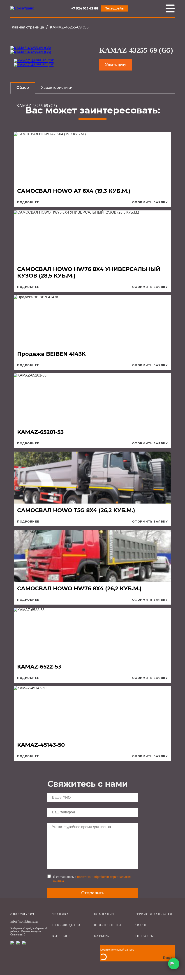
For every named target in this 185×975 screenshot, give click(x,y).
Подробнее (28, 202)
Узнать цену (115, 64)
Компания (104, 914)
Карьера (102, 936)
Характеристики (56, 87)
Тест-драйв (114, 8)
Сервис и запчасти (153, 914)
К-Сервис (61, 936)
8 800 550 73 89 (22, 914)
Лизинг (142, 925)
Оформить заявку (150, 202)
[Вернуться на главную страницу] (22, 8)
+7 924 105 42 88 (84, 8)
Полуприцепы (107, 925)
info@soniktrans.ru (24, 921)
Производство (66, 925)
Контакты (144, 936)
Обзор (22, 87)
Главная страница (27, 27)
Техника (60, 914)
